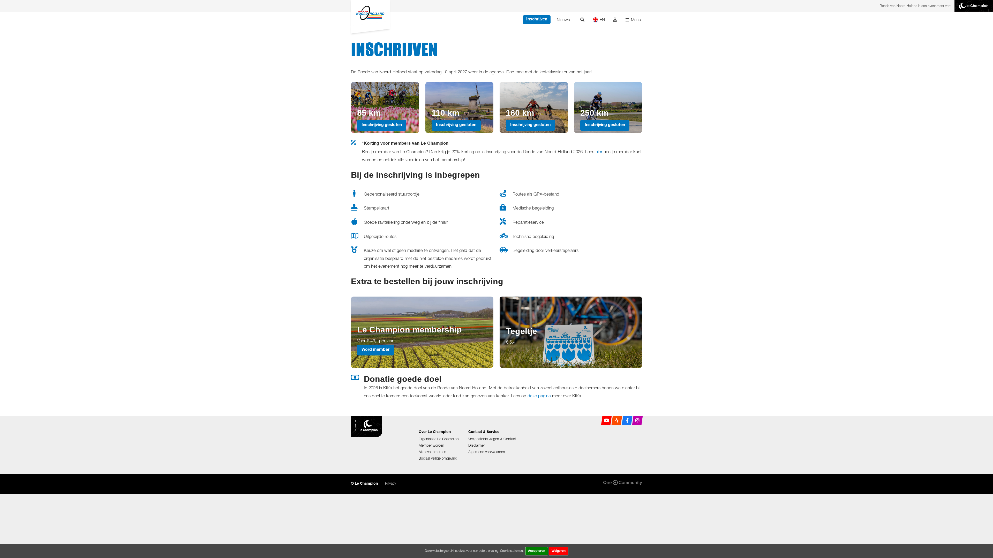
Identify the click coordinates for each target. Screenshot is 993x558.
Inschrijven (536, 20)
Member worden (431, 445)
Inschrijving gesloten (382, 125)
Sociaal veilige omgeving (438, 458)
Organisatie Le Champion (439, 439)
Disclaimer (476, 445)
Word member (375, 350)
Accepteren (536, 551)
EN (602, 19)
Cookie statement (512, 551)
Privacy (390, 483)
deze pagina (539, 395)
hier (599, 151)
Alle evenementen (432, 452)
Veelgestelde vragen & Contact (492, 439)
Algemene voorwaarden (486, 452)
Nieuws (563, 19)
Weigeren (559, 551)
